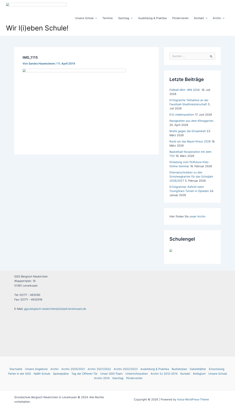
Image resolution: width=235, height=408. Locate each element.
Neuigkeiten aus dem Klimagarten (191, 120)
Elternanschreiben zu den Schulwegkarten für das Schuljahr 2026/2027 (191, 176)
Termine (107, 18)
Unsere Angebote (36, 369)
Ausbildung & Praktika (152, 18)
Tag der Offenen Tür (84, 373)
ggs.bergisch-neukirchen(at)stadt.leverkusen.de (55, 308)
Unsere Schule (84, 18)
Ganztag (123, 18)
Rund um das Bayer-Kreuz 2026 (190, 141)
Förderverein (180, 18)
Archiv (217, 18)
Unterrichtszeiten (136, 373)
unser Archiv (197, 216)
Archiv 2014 (102, 378)
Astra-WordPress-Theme (193, 399)
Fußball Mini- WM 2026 (185, 90)
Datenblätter (198, 369)
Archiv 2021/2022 (99, 369)
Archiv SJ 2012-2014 (164, 373)
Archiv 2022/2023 (126, 369)
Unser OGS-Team (111, 373)
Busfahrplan (179, 369)
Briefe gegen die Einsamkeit (187, 131)
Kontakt (199, 18)
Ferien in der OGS (19, 373)
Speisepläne (61, 373)
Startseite (15, 369)
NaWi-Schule (42, 373)
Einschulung (216, 369)
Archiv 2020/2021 (73, 369)
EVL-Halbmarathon (181, 114)
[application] (95, 18)
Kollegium (199, 373)
